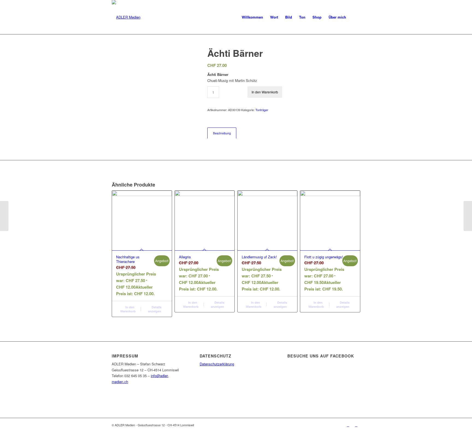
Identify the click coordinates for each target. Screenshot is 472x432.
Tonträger (261, 110)
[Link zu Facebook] (348, 425)
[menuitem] (252, 17)
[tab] (221, 133)
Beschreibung (222, 133)
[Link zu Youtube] (356, 425)
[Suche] (355, 17)
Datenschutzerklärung (217, 363)
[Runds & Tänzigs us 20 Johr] (4, 216)
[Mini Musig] (468, 216)
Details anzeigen (154, 309)
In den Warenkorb (265, 92)
